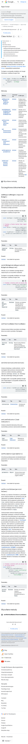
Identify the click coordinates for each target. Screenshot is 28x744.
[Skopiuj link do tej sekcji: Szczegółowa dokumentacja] (2, 190)
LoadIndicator (13, 439)
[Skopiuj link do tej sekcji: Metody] (8, 91)
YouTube (3, 708)
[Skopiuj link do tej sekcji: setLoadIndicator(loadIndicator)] (11, 422)
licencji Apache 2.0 (20, 636)
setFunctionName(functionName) (5, 122)
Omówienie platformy (6, 669)
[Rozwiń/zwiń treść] (10, 41)
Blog (2, 700)
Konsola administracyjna (7, 686)
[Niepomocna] (21, 29)
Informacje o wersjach (6, 674)
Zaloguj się (23, 1)
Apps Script (5, 7)
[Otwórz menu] (2, 2)
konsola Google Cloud (6, 691)
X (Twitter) (4, 705)
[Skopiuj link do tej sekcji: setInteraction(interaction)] (2, 365)
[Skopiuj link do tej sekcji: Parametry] (8, 241)
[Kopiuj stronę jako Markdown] (18, 36)
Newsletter (4, 703)
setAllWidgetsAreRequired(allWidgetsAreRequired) (6, 112)
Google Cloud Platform (6, 725)
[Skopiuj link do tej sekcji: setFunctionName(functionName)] (2, 326)
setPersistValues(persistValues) (5, 163)
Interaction (14, 404)
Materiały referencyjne (8, 26)
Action (14, 99)
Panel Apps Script (5, 689)
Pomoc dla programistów (7, 677)
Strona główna (4, 24)
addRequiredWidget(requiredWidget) (5, 101)
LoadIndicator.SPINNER (9, 547)
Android (3, 718)
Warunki (3, 736)
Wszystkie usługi (5, 730)
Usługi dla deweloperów (7, 672)
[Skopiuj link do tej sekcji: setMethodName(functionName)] (2, 617)
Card (26, 174)
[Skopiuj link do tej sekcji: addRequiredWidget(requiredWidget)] (9, 197)
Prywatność (10, 736)
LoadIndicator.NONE (12, 554)
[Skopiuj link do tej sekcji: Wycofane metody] (18, 181)
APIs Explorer (4, 694)
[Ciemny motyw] (23, 76)
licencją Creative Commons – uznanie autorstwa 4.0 (12, 634)
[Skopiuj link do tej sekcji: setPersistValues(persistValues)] (9, 491)
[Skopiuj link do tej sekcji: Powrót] (6, 256)
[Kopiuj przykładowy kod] (25, 76)
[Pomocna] (18, 29)
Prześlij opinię (6, 33)
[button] (14, 181)
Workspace (15, 2)
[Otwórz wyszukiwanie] (18, 2)
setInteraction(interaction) (6, 130)
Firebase (3, 723)
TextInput (23, 520)
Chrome (3, 720)
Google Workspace (14, 24)
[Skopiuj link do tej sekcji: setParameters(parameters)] (24, 454)
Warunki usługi (4, 679)
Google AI (3, 728)
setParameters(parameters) (6, 151)
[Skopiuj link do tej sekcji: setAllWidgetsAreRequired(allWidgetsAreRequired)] (19, 267)
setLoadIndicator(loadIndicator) (6, 142)
